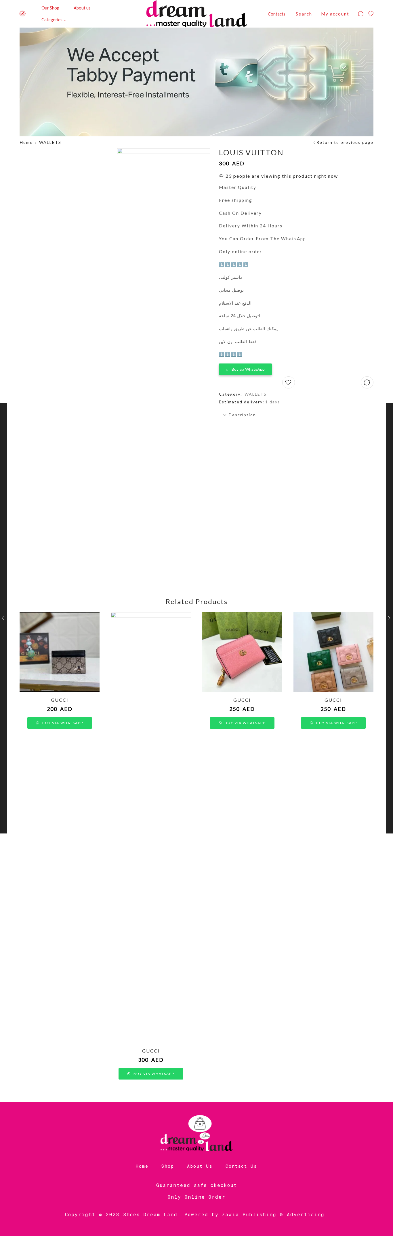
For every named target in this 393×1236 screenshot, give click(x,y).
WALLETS (50, 142)
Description (242, 414)
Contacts (276, 13)
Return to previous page (344, 142)
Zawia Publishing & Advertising (273, 1214)
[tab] (296, 415)
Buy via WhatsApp (248, 369)
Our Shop (50, 7)
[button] (245, 367)
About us (82, 7)
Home (26, 142)
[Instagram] (23, 14)
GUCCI (59, 700)
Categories (51, 19)
